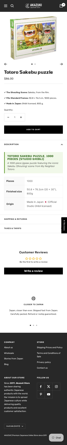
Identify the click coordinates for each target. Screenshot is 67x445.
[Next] (61, 64)
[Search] (12, 5)
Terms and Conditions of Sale (48, 355)
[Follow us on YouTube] (48, 394)
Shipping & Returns (15, 219)
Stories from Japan (13, 358)
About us (8, 347)
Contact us (42, 368)
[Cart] (61, 5)
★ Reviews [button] (64, 225)
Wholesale (9, 353)
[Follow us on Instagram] (56, 386)
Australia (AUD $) (13, 426)
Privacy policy (44, 362)
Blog (6, 364)
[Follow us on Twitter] (48, 386)
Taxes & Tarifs (12, 228)
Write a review (33, 271)
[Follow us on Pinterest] (41, 394)
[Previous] (5, 64)
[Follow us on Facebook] (41, 386)
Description (11, 144)
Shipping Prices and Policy (50, 347)
